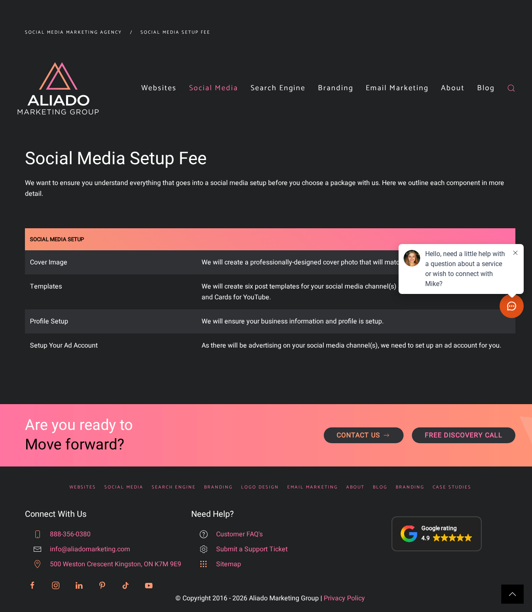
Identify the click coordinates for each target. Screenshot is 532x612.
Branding (218, 487)
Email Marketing (397, 88)
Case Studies (452, 487)
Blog (380, 487)
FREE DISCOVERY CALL (463, 435)
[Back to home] (58, 88)
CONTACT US (358, 435)
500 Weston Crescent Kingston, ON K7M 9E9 (115, 564)
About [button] (453, 88)
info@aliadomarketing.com (90, 549)
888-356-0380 (70, 534)
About (355, 487)
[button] (511, 88)
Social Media (123, 487)
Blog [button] (486, 88)
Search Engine (174, 487)
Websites (159, 88)
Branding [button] (335, 88)
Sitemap (228, 564)
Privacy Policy (344, 598)
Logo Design (260, 487)
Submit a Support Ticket (252, 549)
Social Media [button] (213, 88)
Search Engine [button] (278, 88)
